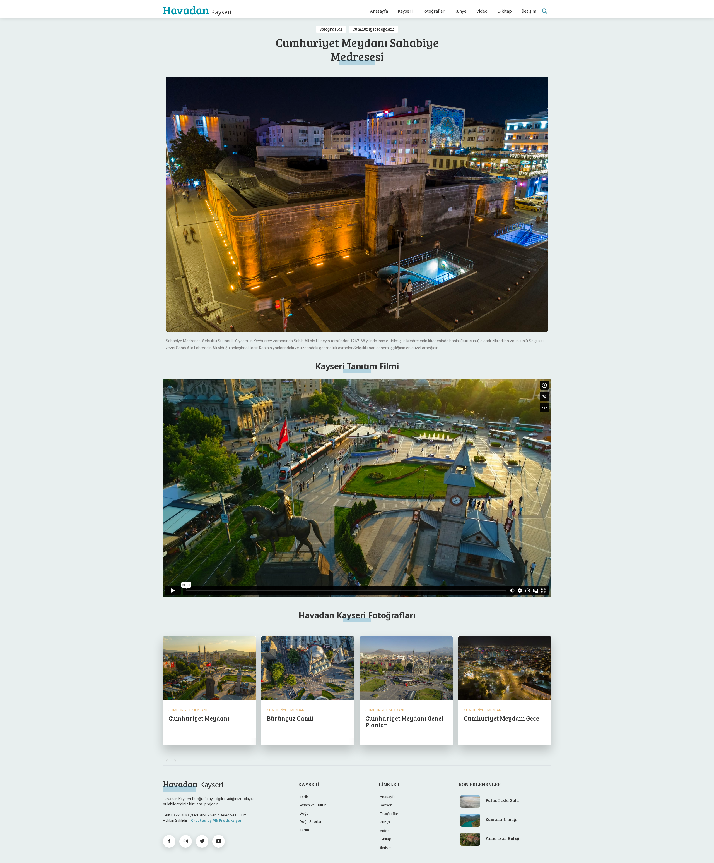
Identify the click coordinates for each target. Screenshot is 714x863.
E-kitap (385, 839)
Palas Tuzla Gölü (502, 800)
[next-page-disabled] (175, 760)
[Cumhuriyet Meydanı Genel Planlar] (406, 668)
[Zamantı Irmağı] (470, 820)
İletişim (386, 847)
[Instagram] (185, 841)
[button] (544, 11)
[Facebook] (169, 841)
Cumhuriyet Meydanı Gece (501, 718)
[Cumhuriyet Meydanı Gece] (504, 668)
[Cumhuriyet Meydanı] (209, 668)
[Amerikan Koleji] (470, 839)
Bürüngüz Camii (290, 718)
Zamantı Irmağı (502, 819)
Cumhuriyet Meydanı (373, 29)
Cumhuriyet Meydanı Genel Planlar (404, 721)
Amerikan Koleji (503, 838)
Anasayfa (387, 796)
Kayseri (386, 804)
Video (385, 830)
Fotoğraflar (331, 29)
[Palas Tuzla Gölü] (470, 801)
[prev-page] (166, 760)
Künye (385, 821)
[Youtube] (218, 841)
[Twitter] (202, 841)
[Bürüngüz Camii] (307, 668)
